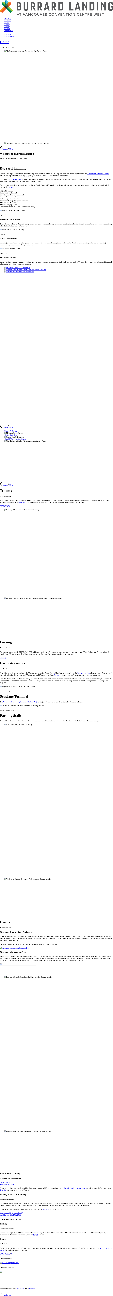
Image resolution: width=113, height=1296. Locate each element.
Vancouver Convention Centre (98, 174)
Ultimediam (32, 1288)
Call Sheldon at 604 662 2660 (10, 1215)
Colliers (46, 1209)
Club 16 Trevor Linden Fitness (15, 439)
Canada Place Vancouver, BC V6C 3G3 (9, 1183)
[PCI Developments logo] (9, 1263)
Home (4, 42)
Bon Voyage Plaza (83, 673)
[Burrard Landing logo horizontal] (56, 15)
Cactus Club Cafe (10, 435)
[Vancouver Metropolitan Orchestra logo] (14, 948)
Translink (3, 1190)
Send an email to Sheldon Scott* (11, 1213)
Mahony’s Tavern (10, 431)
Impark (11, 187)
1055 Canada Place (14, 179)
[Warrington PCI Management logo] (40, 1272)
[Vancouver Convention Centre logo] (18, 965)
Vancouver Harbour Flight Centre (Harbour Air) (20, 702)
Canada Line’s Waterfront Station (75, 1188)
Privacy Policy (20, 1288)
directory (22, 502)
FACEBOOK (5, 1254)
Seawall (56, 675)
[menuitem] (58, 19)
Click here (59, 721)
